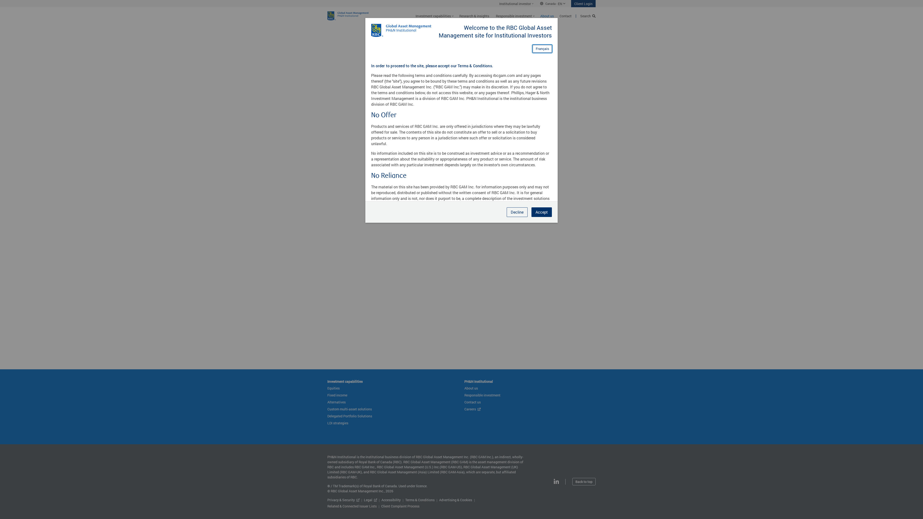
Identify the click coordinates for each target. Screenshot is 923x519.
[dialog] (461, 259)
